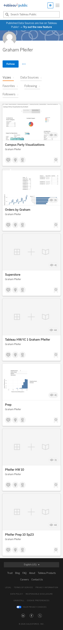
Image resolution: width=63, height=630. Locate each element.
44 (55, 330)
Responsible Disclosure (39, 594)
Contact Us (37, 579)
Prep (8, 405)
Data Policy (16, 594)
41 (55, 265)
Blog (17, 573)
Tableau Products (47, 573)
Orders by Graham (17, 210)
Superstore (12, 274)
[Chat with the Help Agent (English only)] (50, 5)
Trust (10, 573)
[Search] (6, 14)
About (32, 573)
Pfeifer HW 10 (14, 470)
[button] (23, 615)
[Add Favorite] (56, 160)
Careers (24, 579)
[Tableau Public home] (15, 5)
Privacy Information (47, 587)
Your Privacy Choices (35, 607)
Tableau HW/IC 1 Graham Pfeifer (27, 339)
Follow (10, 64)
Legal (8, 587)
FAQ (24, 573)
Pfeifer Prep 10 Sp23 (19, 534)
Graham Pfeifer (13, 149)
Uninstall (19, 600)
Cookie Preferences (38, 600)
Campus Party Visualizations (24, 145)
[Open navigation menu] (57, 5)
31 (55, 460)
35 (55, 135)
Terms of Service (23, 587)
